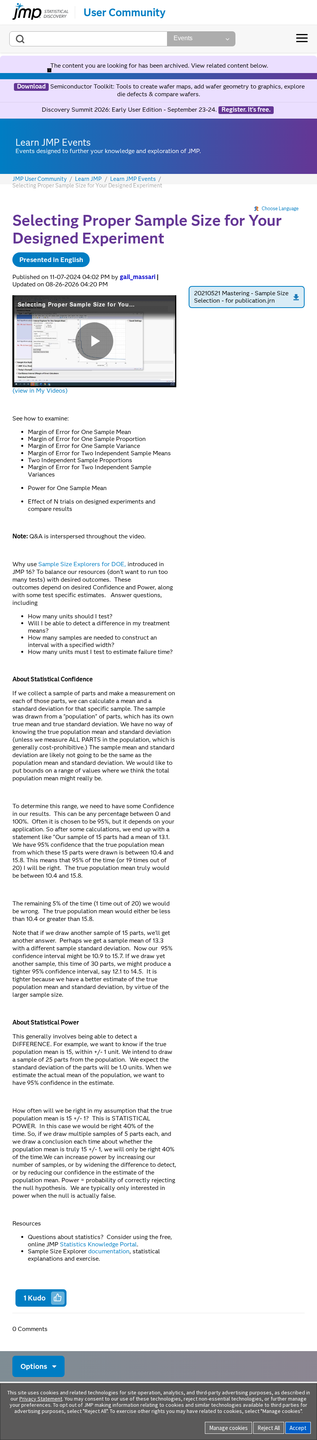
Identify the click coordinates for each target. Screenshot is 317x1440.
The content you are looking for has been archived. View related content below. (158, 65)
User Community (124, 12)
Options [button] (33, 1366)
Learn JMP (88, 179)
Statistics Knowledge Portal (98, 1244)
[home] (40, 12)
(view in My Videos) (40, 390)
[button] (57, 1297)
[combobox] (88, 38)
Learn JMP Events (133, 179)
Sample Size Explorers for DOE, (82, 564)
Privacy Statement (40, 1398)
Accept (298, 1427)
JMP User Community (39, 179)
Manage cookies (228, 1427)
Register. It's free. (246, 109)
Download (31, 86)
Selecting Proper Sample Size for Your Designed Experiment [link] (87, 185)
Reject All (268, 1427)
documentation (109, 1251)
